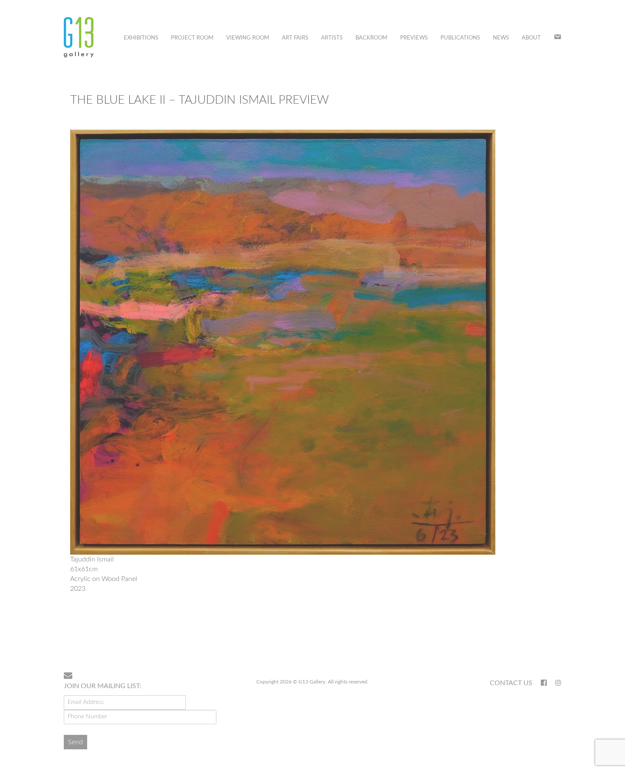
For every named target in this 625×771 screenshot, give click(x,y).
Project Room (192, 38)
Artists (332, 38)
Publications (460, 38)
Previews (414, 38)
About (531, 38)
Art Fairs (295, 38)
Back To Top (539, 638)
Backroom (371, 38)
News (501, 38)
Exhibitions (141, 38)
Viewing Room (247, 38)
